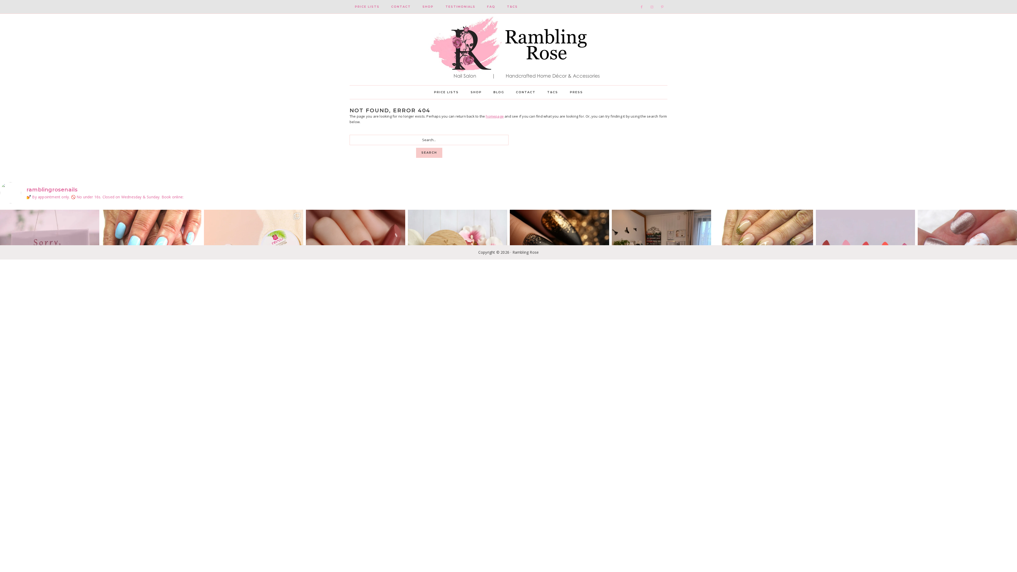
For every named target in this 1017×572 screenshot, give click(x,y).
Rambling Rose (508, 49)
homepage (495, 116)
